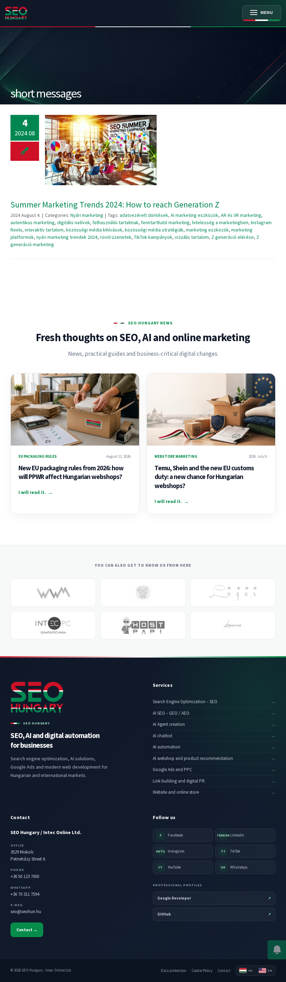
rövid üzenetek (115, 237)
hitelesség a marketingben (220, 222)
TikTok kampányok (153, 237)
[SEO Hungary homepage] (30, 13)
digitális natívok (73, 222)
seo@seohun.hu (25, 911)
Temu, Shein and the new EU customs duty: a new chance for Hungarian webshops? (204, 477)
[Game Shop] (143, 592)
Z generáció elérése (232, 237)
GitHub (214, 914)
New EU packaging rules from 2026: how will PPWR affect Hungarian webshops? (70, 472)
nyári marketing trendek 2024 (66, 237)
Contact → (26, 929)
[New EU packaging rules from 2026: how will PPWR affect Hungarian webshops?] (75, 410)
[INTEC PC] (53, 625)
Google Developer (214, 898)
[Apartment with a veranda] (233, 592)
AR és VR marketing (241, 215)
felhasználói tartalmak (115, 222)
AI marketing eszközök (194, 215)
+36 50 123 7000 (24, 876)
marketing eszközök (207, 230)
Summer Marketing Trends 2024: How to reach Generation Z (101, 150)
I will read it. (35, 492)
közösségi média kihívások (94, 230)
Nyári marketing (86, 215)
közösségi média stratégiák (154, 230)
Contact (224, 970)
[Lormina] (233, 625)
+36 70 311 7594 (24, 894)
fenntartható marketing (165, 222)
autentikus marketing (32, 222)
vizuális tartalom (192, 237)
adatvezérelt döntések (144, 215)
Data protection (173, 970)
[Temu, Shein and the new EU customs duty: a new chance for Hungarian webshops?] (211, 410)
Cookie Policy (201, 970)
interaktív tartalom (44, 230)
